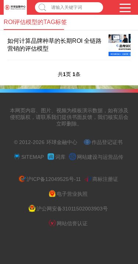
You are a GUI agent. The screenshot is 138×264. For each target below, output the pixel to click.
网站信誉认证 (72, 223)
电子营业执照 (72, 194)
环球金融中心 (61, 142)
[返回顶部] (123, 230)
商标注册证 (105, 179)
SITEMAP (32, 157)
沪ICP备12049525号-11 (53, 179)
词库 (60, 157)
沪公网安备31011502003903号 (72, 209)
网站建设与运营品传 (100, 157)
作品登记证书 (107, 142)
